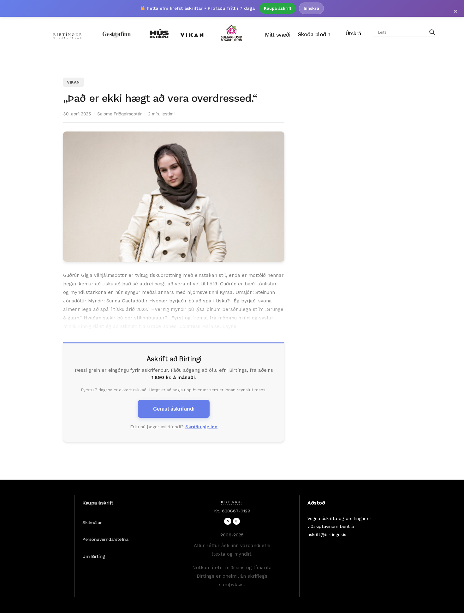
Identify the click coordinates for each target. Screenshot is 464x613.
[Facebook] (227, 521)
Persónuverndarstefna (105, 539)
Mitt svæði (277, 35)
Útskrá (353, 33)
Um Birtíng (93, 556)
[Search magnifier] (432, 32)
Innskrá (311, 8)
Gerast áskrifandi (173, 409)
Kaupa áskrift (277, 8)
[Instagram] (236, 521)
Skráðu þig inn (201, 426)
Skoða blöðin (314, 34)
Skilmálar (92, 522)
